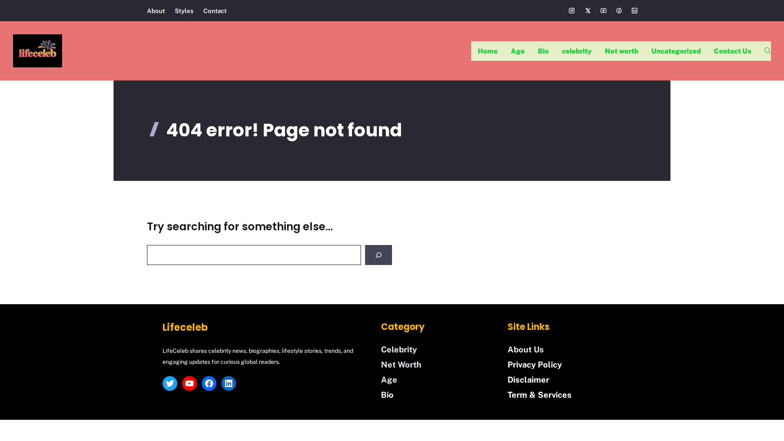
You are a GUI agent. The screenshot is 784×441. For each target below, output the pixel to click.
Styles (184, 10)
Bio (543, 51)
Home (488, 51)
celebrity (577, 51)
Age (518, 51)
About (156, 10)
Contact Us (732, 51)
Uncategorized (676, 51)
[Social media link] (571, 10)
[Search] (378, 255)
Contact (215, 10)
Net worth (621, 51)
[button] (764, 51)
